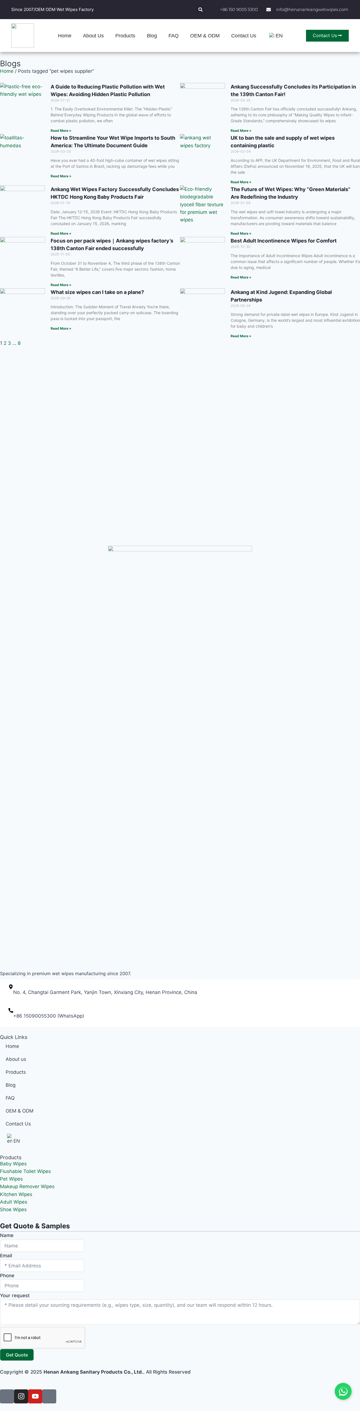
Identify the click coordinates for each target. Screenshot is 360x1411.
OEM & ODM (205, 35)
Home (64, 35)
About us (93, 35)
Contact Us (243, 35)
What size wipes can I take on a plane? (97, 292)
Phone (7, 1275)
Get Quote (17, 1355)
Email (6, 1255)
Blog (152, 35)
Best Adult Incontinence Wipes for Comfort (284, 241)
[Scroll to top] (352, 1342)
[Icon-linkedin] (49, 1396)
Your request (15, 1295)
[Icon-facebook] (7, 1396)
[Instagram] (21, 1396)
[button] (200, 9)
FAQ (173, 35)
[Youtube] (35, 1396)
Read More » (61, 130)
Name (7, 1235)
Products (125, 35)
